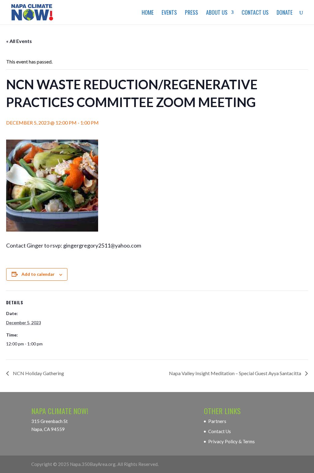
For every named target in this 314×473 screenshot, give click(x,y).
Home (148, 13)
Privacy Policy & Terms (231, 441)
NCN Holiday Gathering (38, 373)
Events (169, 13)
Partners (217, 421)
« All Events (19, 41)
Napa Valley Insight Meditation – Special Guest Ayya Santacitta (235, 373)
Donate (285, 13)
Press (191, 13)
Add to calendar (38, 274)
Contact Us (255, 13)
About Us (217, 13)
